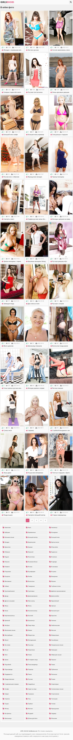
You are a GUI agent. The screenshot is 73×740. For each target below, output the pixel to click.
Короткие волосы (10, 616)
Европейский (55, 601)
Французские (55, 709)
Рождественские (9, 679)
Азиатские (8, 527)
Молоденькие (32, 640)
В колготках (31, 557)
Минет (6, 640)
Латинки (53, 620)
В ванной (30, 552)
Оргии (6, 660)
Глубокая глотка (56, 586)
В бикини (7, 552)
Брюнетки (7, 547)
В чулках (53, 572)
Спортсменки (55, 694)
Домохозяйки (55, 596)
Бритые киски (55, 542)
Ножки (30, 655)
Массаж (53, 630)
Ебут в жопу (31, 601)
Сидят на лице (32, 689)
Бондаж (7, 542)
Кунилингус (31, 620)
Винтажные (8, 581)
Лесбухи (7, 625)
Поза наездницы (33, 665)
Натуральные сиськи (57, 645)
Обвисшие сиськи (56, 655)
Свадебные (31, 684)
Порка (53, 665)
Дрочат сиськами (10, 601)
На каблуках (54, 640)
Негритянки (31, 650)
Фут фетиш (8, 714)
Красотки (54, 616)
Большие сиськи (9, 537)
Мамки (30, 630)
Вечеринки (54, 576)
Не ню (6, 650)
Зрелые (53, 606)
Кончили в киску (32, 611)
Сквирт (7, 694)
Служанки (31, 694)
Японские (54, 718)
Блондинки (54, 532)
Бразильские (31, 542)
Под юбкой (8, 665)
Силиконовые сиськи (57, 689)
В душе (7, 557)
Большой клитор (32, 537)
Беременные (32, 532)
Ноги (6, 655)
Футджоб (30, 714)
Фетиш (7, 709)
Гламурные (31, 586)
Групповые (31, 591)
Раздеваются (8, 674)
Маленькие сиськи (10, 630)
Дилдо (6, 596)
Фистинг (30, 709)
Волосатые (31, 581)
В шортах (7, 576)
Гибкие (7, 586)
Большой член (55, 537)
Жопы (30, 606)
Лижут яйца (31, 625)
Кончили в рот (55, 611)
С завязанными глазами (12, 684)
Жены (6, 606)
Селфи (7, 689)
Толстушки (54, 699)
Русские (30, 679)
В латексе (54, 557)
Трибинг (30, 704)
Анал (29, 527)
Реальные (54, 674)
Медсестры (31, 635)
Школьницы (8, 718)
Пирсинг (53, 660)
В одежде (54, 562)
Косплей (30, 616)
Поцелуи (30, 669)
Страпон (7, 699)
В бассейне (54, 547)
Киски (6, 611)
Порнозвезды (8, 669)
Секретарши (54, 684)
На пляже (7, 645)
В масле (7, 562)
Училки (53, 704)
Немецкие (54, 650)
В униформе (31, 572)
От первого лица (33, 660)
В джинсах (54, 552)
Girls (7, 2)
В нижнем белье (32, 562)
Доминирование (32, 596)
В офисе (7, 567)
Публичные (54, 669)
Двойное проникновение (58, 591)
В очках (30, 567)
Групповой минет (10, 591)
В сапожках (54, 567)
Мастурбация (9, 635)
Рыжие (53, 679)
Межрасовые (55, 635)
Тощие (7, 704)
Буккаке (30, 547)
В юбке (30, 576)
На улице (30, 645)
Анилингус (54, 527)
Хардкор (53, 714)
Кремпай (7, 620)
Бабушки (7, 532)
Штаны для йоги (32, 718)
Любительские (55, 625)
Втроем (53, 581)
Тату (29, 699)
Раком (30, 674)
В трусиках (8, 572)
